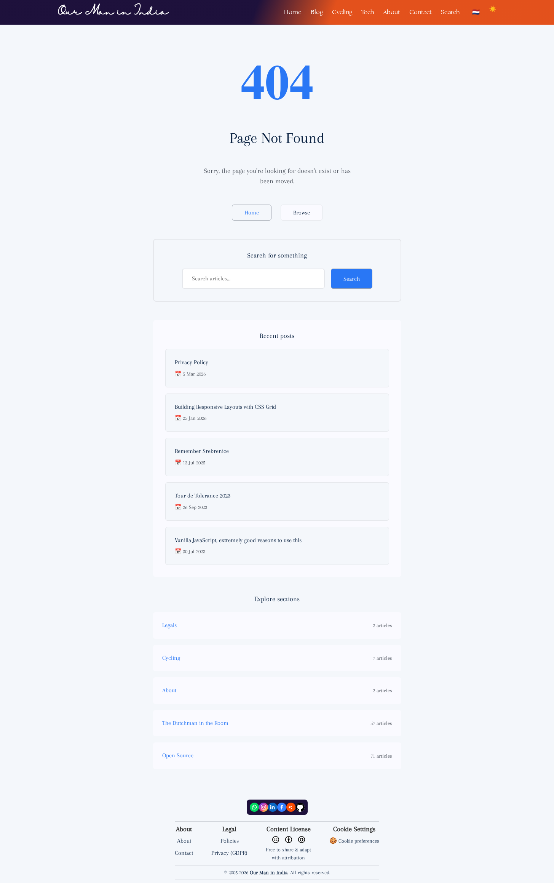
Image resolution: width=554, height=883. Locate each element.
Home (293, 12)
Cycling (342, 12)
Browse (301, 212)
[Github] (300, 807)
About (391, 12)
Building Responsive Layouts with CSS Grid (225, 406)
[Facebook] (281, 807)
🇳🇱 (476, 12)
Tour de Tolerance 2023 (202, 495)
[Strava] (290, 807)
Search (450, 12)
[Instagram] (263, 807)
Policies (229, 840)
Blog (317, 12)
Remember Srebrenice (202, 451)
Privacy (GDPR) (229, 852)
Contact (420, 12)
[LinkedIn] (272, 807)
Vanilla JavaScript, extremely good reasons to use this (238, 540)
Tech (367, 12)
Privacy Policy (191, 362)
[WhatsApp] (254, 807)
